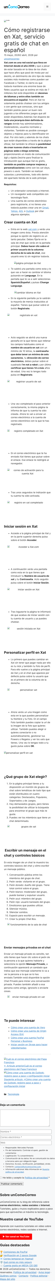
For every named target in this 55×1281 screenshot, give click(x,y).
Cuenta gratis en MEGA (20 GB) (20, 1265)
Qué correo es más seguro (17, 1262)
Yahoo (14, 211)
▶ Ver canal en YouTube (16, 1236)
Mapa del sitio (7, 1279)
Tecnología (13, 1094)
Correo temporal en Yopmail (18, 1258)
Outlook (30, 211)
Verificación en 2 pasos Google (20, 1255)
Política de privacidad (36, 1177)
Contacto (23, 1275)
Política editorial (38, 1275)
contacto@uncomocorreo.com (28, 1167)
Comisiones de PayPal (15, 1252)
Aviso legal (44, 1272)
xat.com (32, 229)
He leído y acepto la (26, 1177)
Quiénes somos (8, 1275)
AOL (21, 211)
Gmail (45, 207)
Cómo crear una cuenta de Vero (28, 1027)
